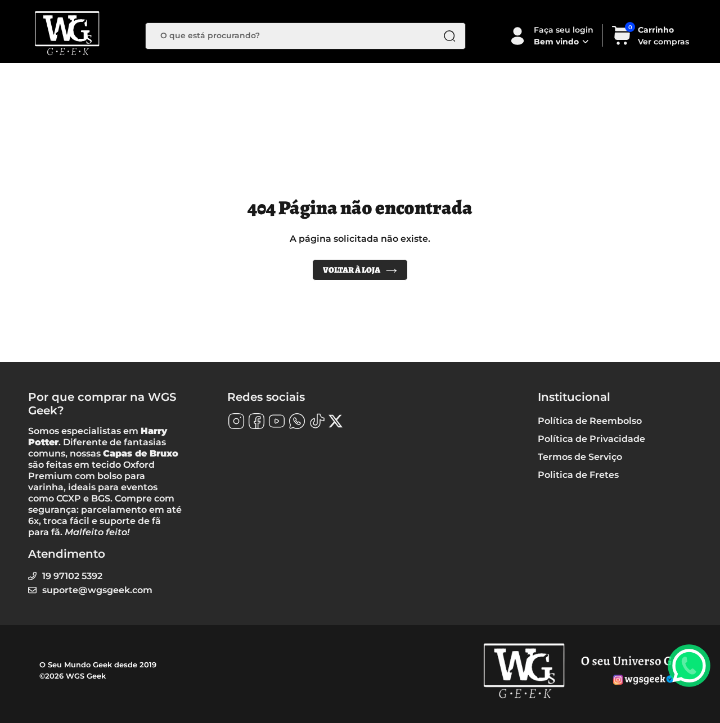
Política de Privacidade (591, 438)
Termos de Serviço (580, 456)
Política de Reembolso (590, 420)
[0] (621, 43)
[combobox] (297, 36)
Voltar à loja (351, 269)
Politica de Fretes (578, 474)
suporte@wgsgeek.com (97, 590)
